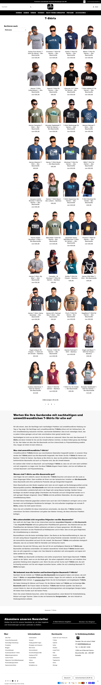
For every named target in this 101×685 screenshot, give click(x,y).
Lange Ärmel (56, 650)
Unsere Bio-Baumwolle (11, 640)
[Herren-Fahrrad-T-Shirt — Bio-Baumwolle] (89, 111)
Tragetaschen (56, 660)
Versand (31, 640)
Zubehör (55, 642)
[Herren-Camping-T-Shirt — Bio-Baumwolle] (36, 111)
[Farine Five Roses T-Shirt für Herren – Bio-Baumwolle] (36, 37)
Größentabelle (33, 637)
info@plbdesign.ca (84, 644)
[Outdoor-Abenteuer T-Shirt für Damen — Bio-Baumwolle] (36, 372)
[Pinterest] (7, 681)
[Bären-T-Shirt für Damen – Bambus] (53, 372)
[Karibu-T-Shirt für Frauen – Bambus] (71, 262)
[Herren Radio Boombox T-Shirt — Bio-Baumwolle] (36, 223)
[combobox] (15, 7)
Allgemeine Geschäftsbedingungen (14, 660)
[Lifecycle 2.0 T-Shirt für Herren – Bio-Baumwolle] (71, 74)
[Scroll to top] (98, 681)
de (84, 1)
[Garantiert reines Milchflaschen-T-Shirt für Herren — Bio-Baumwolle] (71, 223)
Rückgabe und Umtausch (35, 645)
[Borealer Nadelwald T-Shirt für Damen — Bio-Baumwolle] (89, 372)
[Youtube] (12, 681)
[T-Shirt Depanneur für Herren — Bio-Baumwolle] (71, 184)
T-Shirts (55, 640)
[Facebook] (5, 681)
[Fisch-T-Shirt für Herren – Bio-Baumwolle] (71, 299)
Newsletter (32, 662)
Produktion (8, 645)
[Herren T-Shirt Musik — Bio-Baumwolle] (53, 148)
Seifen (54, 645)
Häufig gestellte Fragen (35, 642)
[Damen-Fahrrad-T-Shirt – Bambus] (71, 335)
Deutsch (67, 678)
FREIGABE (70, 13)
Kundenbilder (32, 657)
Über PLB (7, 637)
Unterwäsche (56, 657)
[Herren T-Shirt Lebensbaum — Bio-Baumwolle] (36, 74)
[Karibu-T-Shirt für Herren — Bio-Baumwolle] (71, 37)
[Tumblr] (10, 681)
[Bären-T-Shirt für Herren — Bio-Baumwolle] (89, 37)
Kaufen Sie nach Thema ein (60, 637)
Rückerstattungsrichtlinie (11, 662)
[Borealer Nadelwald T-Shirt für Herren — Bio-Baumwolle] (53, 111)
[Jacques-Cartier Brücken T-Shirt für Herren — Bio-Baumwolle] (36, 184)
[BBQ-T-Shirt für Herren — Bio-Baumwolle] (89, 148)
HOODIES (41, 13)
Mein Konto (32, 647)
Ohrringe (55, 665)
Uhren (54, 662)
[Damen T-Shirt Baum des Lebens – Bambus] (53, 184)
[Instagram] (15, 681)
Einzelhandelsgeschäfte (35, 652)
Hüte (54, 652)
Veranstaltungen (9, 650)
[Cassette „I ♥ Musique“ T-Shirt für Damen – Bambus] (53, 262)
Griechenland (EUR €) (93, 1)
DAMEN (26, 13)
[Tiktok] (17, 681)
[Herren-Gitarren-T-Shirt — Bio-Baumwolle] (36, 148)
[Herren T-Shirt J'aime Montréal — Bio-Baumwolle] (36, 299)
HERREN (19, 13)
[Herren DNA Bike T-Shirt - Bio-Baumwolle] (89, 262)
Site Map (22, 683)
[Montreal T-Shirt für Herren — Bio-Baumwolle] (71, 148)
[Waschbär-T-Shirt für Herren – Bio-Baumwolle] (53, 223)
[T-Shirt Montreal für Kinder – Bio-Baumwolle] (89, 184)
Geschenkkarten (33, 650)
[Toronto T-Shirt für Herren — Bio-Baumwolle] (53, 335)
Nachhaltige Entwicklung (11, 642)
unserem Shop (40, 580)
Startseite (47, 610)
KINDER (33, 13)
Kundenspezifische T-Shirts (12, 652)
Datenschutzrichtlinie (10, 665)
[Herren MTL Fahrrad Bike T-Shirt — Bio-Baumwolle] (53, 299)
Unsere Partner (9, 657)
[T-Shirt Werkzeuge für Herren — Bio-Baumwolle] (71, 111)
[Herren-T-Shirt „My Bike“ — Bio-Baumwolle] (36, 262)
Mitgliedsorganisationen (11, 655)
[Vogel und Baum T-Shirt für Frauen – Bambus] (89, 335)
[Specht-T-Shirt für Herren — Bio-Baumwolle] (53, 74)
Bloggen (7, 647)
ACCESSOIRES (81, 13)
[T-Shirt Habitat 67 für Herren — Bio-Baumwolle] (89, 74)
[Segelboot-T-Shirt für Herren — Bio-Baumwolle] (89, 299)
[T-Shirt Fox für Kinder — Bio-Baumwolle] (71, 372)
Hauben (55, 655)
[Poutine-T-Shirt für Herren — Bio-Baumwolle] (89, 223)
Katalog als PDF (33, 655)
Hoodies (55, 647)
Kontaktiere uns (33, 665)
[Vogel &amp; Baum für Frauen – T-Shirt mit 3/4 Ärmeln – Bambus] (36, 335)
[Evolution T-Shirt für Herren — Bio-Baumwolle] (53, 37)
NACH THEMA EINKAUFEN (55, 13)
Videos (31, 660)
